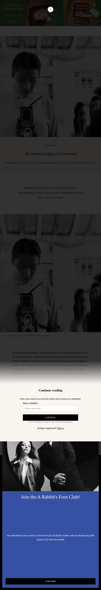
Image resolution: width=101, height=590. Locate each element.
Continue (50, 417)
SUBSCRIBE (50, 581)
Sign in (60, 428)
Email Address (30, 403)
